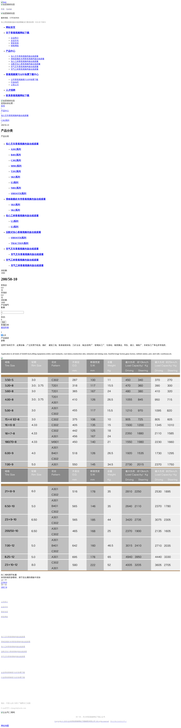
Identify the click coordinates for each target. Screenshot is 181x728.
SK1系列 (15, 210)
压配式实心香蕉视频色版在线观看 (25, 64)
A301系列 (16, 149)
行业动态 (15, 82)
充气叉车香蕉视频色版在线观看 (24, 67)
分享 (4, 335)
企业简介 (15, 38)
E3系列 (14, 182)
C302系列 (16, 160)
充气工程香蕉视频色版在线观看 (24, 69)
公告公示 (15, 85)
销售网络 (15, 46)
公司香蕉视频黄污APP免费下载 (24, 79)
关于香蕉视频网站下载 (17, 32)
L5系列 (14, 221)
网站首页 (10, 27)
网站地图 (5, 726)
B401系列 (16, 155)
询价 (3, 322)
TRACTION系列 (19, 243)
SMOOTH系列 (18, 193)
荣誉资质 (15, 43)
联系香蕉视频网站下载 (17, 95)
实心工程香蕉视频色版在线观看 (24, 61)
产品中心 (10, 51)
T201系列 (16, 171)
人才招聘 (10, 90)
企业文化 (15, 40)
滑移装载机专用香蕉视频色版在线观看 (27, 59)
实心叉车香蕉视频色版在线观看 (24, 56)
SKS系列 (15, 177)
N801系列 (16, 188)
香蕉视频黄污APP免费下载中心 (22, 74)
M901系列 (16, 166)
